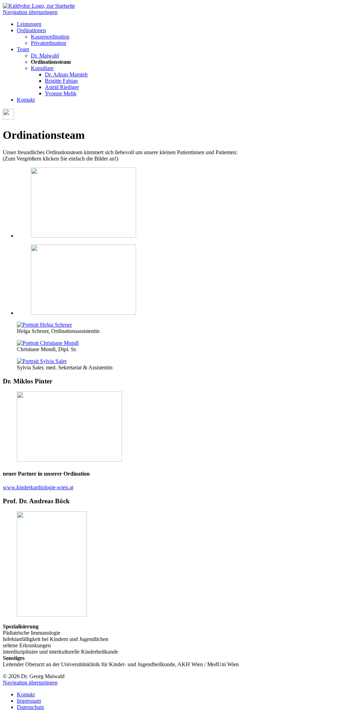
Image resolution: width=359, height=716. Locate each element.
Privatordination (48, 43)
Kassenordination (50, 37)
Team (23, 49)
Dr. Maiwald (45, 56)
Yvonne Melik (60, 93)
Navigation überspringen (30, 12)
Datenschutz (30, 707)
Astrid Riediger (62, 87)
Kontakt (26, 100)
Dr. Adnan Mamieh (66, 74)
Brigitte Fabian (61, 81)
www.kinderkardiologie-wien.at (38, 487)
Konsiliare (42, 68)
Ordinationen (31, 30)
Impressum (29, 701)
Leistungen (29, 24)
